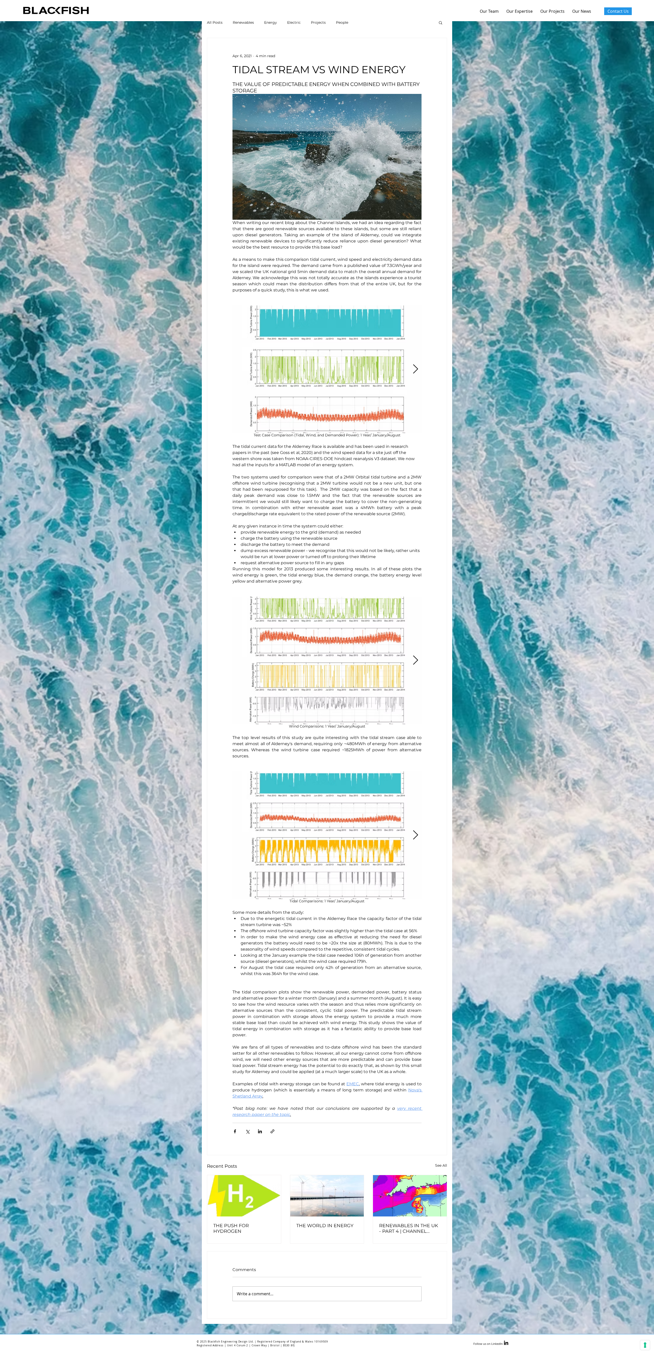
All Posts (215, 22)
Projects (318, 22)
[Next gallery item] (415, 369)
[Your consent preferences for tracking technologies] (645, 1345)
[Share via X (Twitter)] (247, 1131)
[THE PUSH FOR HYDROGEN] (244, 1195)
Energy (270, 22)
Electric (294, 22)
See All (441, 1165)
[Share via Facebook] (234, 1131)
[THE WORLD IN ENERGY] (327, 1195)
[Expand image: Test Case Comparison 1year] (327, 369)
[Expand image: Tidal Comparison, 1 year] (327, 835)
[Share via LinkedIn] (260, 1131)
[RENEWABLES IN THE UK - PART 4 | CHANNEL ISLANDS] (410, 1195)
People (342, 22)
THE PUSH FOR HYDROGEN (231, 1228)
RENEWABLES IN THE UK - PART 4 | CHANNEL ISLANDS (408, 1228)
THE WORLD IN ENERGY (324, 1225)
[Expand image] (327, 660)
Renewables (243, 22)
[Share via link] (272, 1131)
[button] (440, 22)
